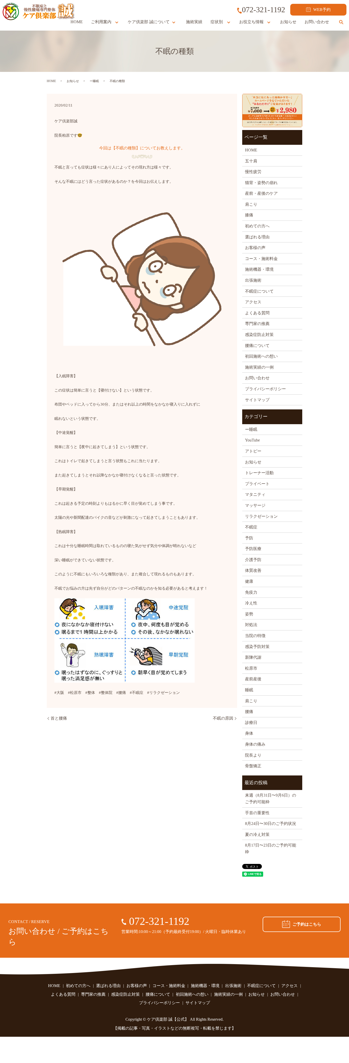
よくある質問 (257, 313)
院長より (253, 755)
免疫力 (251, 592)
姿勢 (249, 614)
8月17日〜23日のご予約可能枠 (270, 848)
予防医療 (253, 549)
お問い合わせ (317, 22)
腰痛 (249, 711)
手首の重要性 (257, 813)
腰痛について (257, 345)
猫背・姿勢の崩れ (261, 182)
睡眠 (249, 690)
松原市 (251, 668)
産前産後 (253, 679)
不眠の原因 (223, 718)
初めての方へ (257, 226)
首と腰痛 (59, 718)
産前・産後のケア (261, 193)
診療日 (251, 722)
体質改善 (253, 570)
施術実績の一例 (259, 367)
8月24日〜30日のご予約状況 (270, 823)
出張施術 (253, 280)
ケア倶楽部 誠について (149, 22)
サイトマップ (257, 400)
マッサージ (255, 505)
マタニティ (255, 494)
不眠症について (259, 291)
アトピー (253, 451)
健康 (249, 581)
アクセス (253, 302)
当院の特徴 (255, 635)
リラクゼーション (261, 516)
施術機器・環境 (259, 269)
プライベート (257, 484)
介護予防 (253, 560)
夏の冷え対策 (257, 834)
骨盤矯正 (253, 766)
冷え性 (251, 603)
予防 (249, 538)
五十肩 (251, 161)
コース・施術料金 (261, 258)
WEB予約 (322, 9)
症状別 (217, 22)
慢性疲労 (253, 172)
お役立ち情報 (251, 22)
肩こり (251, 204)
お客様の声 (255, 247)
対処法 (251, 625)
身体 (249, 733)
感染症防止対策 (259, 334)
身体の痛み (255, 744)
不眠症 (251, 527)
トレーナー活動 (259, 473)
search (341, 22)
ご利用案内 (101, 22)
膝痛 (249, 215)
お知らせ (288, 22)
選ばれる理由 (257, 237)
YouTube (252, 440)
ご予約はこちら (307, 924)
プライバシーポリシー (265, 389)
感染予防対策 (257, 646)
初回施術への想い (261, 356)
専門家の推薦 (257, 323)
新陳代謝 (253, 657)
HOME (77, 22)
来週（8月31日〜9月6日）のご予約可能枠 (270, 798)
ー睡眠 (94, 81)
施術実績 (194, 22)
